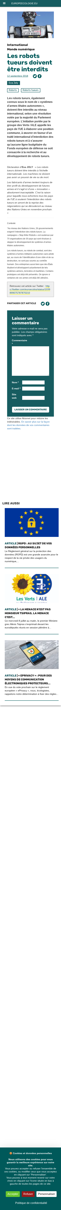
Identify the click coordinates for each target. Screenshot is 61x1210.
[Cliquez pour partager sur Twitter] (35, 76)
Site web (14, 396)
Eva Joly (13, 82)
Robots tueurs (30, 90)
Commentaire (17, 342)
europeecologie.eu (24, 3)
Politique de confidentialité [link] (31, 1203)
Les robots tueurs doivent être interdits (29, 62)
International (17, 45)
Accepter (12, 1194)
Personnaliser (46, 1194)
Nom (15, 382)
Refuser (28, 1194)
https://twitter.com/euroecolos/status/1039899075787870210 (30, 289)
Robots (13, 90)
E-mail (16, 388)
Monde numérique (21, 49)
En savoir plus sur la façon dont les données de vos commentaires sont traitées (28, 425)
